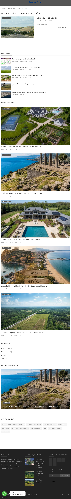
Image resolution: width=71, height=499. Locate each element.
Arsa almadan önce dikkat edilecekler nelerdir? (20, 406)
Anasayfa (3, 9)
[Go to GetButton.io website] (4, 497)
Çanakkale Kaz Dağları (47, 17)
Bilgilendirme (5, 352)
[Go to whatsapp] (4, 493)
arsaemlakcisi (5, 432)
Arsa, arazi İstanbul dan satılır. (39, 473)
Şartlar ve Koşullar (65, 495)
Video (3, 358)
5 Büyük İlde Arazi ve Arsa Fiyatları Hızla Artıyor (26, 67)
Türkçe (53, 481)
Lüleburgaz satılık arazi (50, 425)
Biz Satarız (4, 355)
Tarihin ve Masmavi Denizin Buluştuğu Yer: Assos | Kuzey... (23, 193)
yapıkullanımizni (12, 425)
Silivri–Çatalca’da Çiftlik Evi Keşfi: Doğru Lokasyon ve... (22, 147)
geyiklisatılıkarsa (24, 428)
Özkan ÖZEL (40, 21)
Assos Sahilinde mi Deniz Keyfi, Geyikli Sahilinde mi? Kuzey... (24, 286)
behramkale (14, 428)
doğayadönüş (38, 425)
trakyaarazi (52, 428)
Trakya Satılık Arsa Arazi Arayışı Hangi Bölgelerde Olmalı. (29, 92)
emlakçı (59, 428)
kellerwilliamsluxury (36, 428)
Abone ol (65, 475)
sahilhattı (29, 425)
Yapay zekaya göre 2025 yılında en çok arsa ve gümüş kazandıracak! (32, 84)
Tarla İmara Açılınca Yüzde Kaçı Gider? (23, 59)
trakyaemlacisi (62, 425)
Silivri (45, 428)
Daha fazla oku (62, 27)
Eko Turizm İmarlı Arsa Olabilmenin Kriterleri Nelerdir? (28, 75)
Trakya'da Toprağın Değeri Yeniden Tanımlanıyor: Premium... (23, 332)
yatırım (4, 425)
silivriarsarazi (5, 428)
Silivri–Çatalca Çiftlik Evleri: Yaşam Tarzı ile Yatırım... (21, 240)
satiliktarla (21, 425)
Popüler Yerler (5, 349)
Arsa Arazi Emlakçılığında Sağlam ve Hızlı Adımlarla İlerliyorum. (40, 463)
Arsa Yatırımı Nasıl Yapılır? (39, 481)
